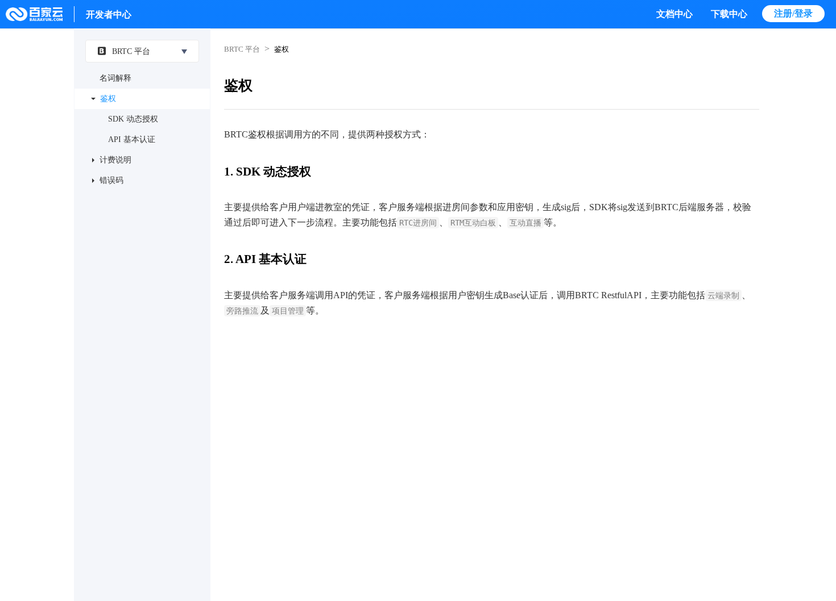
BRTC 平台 (131, 51)
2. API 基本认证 (265, 259)
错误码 (111, 180)
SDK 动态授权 (133, 119)
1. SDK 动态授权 (267, 171)
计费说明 (115, 160)
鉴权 (108, 98)
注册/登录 (793, 13)
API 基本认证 (131, 139)
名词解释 (115, 78)
